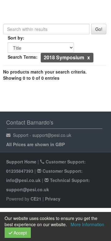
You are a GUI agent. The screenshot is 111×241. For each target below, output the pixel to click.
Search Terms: (23, 57)
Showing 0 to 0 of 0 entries (31, 78)
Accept (19, 233)
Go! (98, 29)
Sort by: (16, 38)
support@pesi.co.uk (27, 189)
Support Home (21, 162)
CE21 (36, 199)
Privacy (52, 199)
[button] (89, 57)
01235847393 (19, 171)
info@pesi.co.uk (23, 180)
